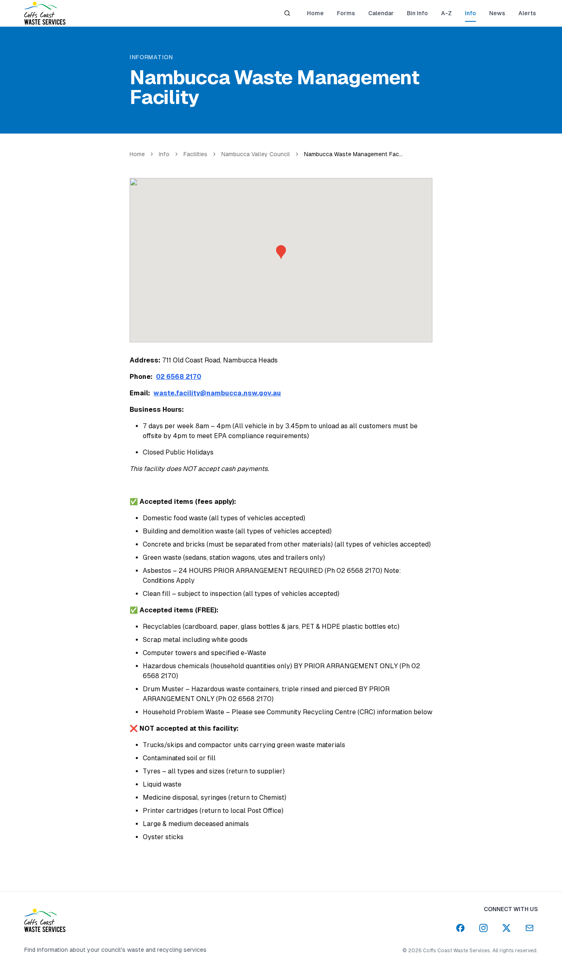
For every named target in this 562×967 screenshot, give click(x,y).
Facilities (195, 154)
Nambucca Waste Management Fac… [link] (353, 154)
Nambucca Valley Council (255, 154)
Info (164, 154)
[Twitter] (506, 928)
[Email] (529, 928)
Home (137, 154)
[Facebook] (460, 928)
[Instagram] (483, 928)
